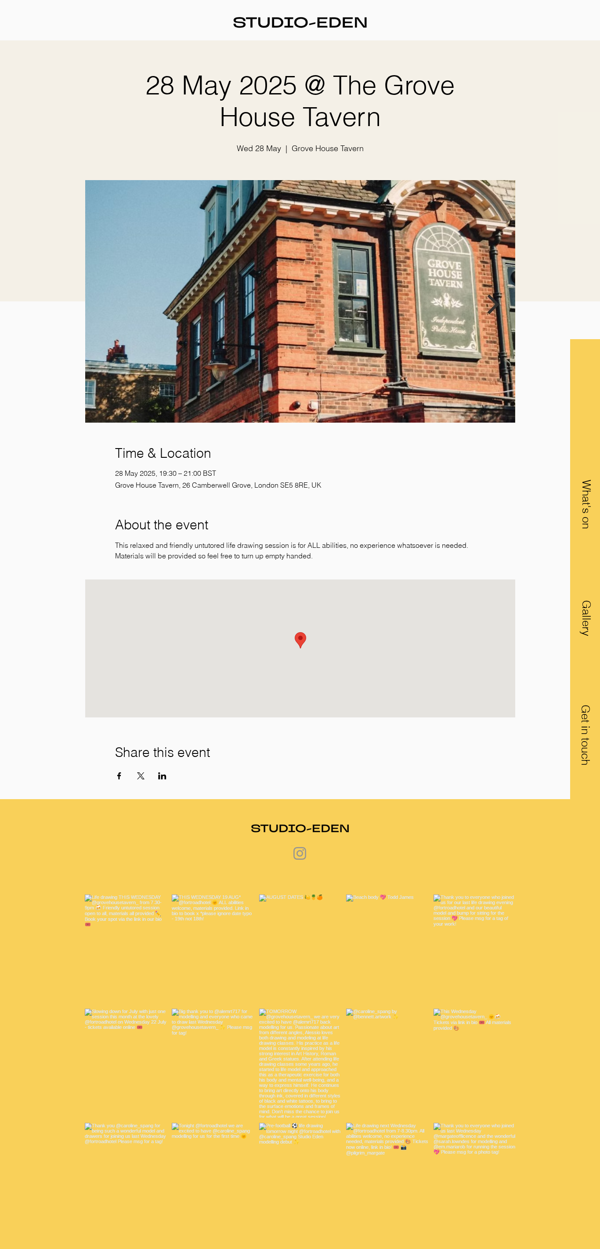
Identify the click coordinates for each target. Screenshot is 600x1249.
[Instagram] (299, 853)
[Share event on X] (141, 775)
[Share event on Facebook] (119, 775)
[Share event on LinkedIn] (162, 775)
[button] (585, 735)
